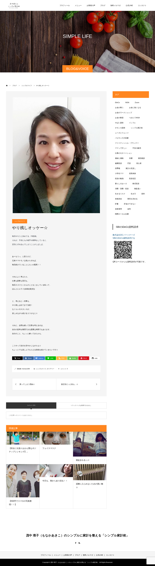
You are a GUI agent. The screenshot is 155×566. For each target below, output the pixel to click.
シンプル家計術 (137, 128)
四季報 (117, 168)
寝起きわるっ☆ (82, 460)
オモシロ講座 (120, 128)
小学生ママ (119, 173)
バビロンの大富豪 (122, 138)
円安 (129, 163)
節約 (143, 194)
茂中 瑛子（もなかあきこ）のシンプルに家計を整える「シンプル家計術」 (77, 535)
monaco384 (26, 369)
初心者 (138, 163)
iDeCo (117, 102)
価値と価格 (119, 158)
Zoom (137, 102)
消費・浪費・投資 (122, 189)
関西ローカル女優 (122, 214)
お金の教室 (119, 118)
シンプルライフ (20, 221)
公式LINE (129, 5)
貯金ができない (130, 204)
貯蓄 (116, 204)
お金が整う (119, 107)
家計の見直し (131, 168)
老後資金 (118, 199)
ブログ (102, 5)
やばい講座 (119, 123)
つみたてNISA (134, 118)
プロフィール (65, 5)
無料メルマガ (115, 5)
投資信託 (132, 178)
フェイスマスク (49, 448)
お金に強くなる (135, 107)
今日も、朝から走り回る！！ (55, 481)
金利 (129, 209)
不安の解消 (136, 148)
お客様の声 (91, 5)
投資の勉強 (119, 178)
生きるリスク (120, 194)
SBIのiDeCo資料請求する (124, 238)
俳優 (130, 158)
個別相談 (141, 158)
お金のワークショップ (123, 113)
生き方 (133, 194)
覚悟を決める (132, 199)
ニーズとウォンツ (122, 133)
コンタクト (142, 5)
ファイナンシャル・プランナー (127, 143)
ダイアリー (50, 369)
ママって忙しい (121, 148)
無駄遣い (137, 189)
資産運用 (118, 209)
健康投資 (118, 163)
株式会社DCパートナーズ (124, 235)
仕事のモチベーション (123, 153)
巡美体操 (132, 173)
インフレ (132, 123)
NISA (127, 102)
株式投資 (135, 184)
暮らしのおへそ (121, 184)
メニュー (78, 5)
